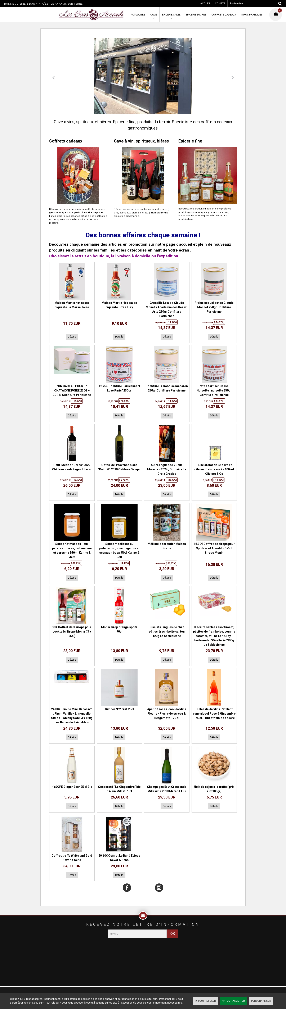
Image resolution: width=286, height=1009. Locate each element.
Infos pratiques (251, 15)
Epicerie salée (171, 15)
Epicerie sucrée (196, 15)
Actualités (138, 15)
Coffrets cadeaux (223, 15)
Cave (153, 15)
